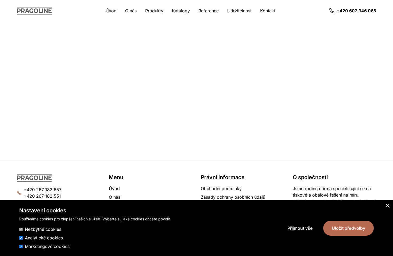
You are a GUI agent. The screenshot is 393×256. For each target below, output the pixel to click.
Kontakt (267, 10)
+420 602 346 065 (356, 10)
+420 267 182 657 (42, 189)
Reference (208, 10)
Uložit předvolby (348, 228)
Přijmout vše (300, 228)
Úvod (111, 10)
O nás (131, 10)
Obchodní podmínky (221, 188)
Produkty (154, 10)
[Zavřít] (387, 205)
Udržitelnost (239, 10)
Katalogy (181, 10)
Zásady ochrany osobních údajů (233, 197)
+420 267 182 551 (42, 196)
